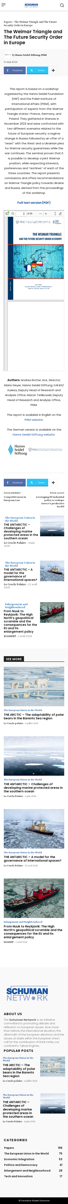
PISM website (34, 420)
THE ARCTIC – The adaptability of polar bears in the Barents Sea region (34, 716)
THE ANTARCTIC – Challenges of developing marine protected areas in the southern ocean (21, 531)
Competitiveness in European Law (15, 498)
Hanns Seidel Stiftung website (34, 434)
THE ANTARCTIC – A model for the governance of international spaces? (20, 575)
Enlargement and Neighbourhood (16, 605)
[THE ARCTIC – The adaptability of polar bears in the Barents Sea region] (34, 686)
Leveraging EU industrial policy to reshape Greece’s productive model (50, 501)
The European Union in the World (20, 519)
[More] (53, 70)
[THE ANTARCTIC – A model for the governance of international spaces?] (52, 571)
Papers (8, 21)
